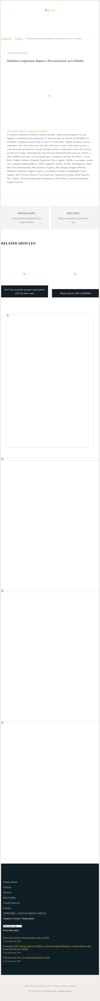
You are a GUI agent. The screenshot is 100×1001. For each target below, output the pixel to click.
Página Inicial (10, 882)
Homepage (6, 38)
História (7, 892)
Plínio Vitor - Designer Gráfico (59, 991)
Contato (7, 908)
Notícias (19, 38)
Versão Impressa (11, 902)
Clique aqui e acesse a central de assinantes (27, 131)
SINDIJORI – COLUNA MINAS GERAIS (24, 913)
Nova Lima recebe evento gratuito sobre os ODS (26, 937)
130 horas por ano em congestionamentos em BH (26, 957)
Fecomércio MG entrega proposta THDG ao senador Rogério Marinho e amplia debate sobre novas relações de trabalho (47, 947)
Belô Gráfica (9, 897)
